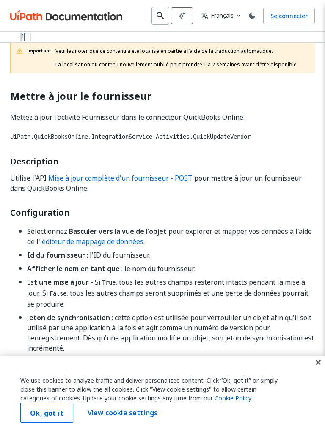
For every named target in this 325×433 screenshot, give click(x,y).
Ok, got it (46, 413)
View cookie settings (122, 413)
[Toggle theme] (252, 16)
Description (34, 161)
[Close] (318, 362)
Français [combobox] (217, 15)
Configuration (39, 213)
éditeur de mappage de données (92, 241)
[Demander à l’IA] (182, 15)
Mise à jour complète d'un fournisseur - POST (120, 178)
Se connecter (289, 15)
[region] (162, 394)
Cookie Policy (233, 398)
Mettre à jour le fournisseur (80, 96)
